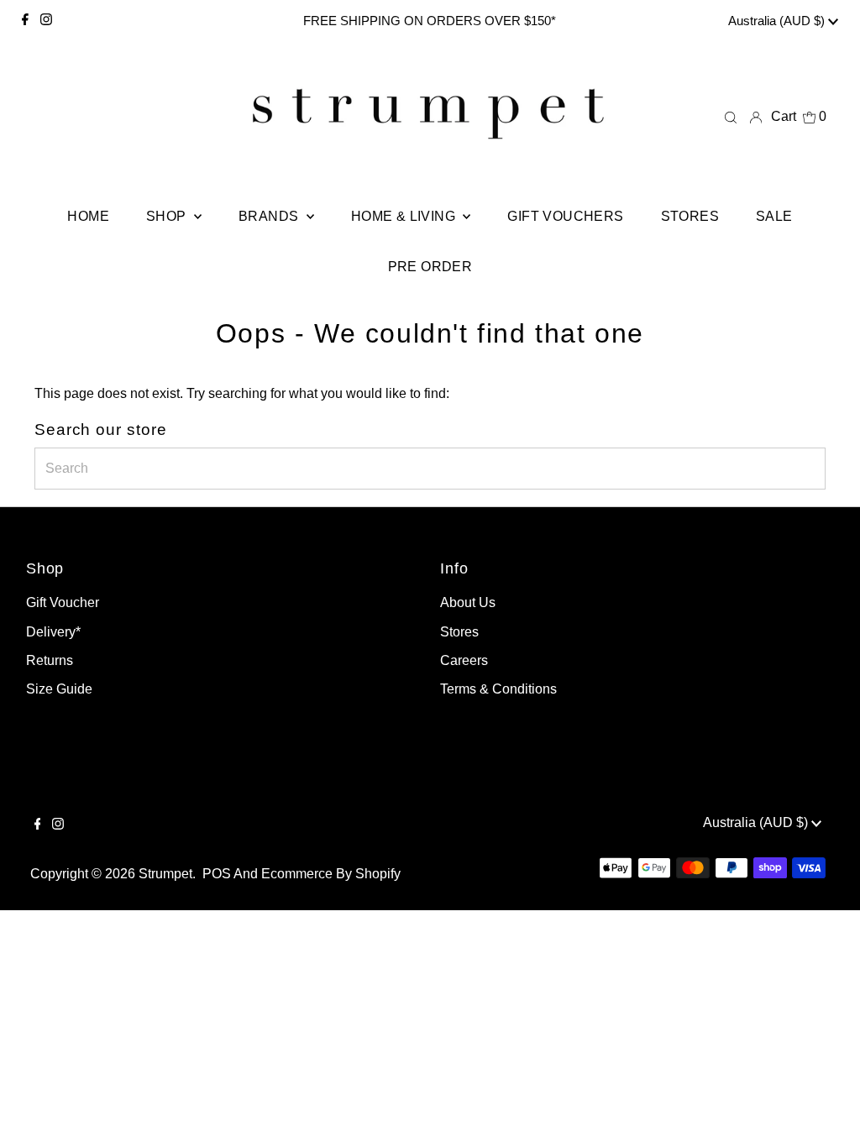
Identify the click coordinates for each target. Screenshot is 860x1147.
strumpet (165, 874)
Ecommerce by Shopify (331, 874)
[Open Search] (731, 117)
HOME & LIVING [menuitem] (405, 216)
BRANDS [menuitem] (270, 216)
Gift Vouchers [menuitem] (565, 216)
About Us (468, 602)
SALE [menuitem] (774, 216)
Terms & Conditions (498, 689)
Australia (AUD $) (778, 20)
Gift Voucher (62, 602)
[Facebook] (25, 21)
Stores (459, 632)
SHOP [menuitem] (168, 216)
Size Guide (59, 689)
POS (216, 874)
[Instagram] (46, 21)
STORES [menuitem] (690, 216)
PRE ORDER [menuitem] (430, 266)
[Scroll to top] (826, 1113)
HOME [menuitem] (88, 216)
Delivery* (53, 632)
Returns (49, 660)
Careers (464, 660)
